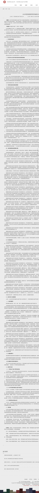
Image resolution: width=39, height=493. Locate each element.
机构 (21, 5)
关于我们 (30, 479)
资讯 (31, 5)
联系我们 (35, 479)
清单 (37, 5)
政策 (26, 5)
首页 (16, 5)
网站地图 (26, 479)
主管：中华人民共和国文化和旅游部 (24, 481)
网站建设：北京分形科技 (26, 484)
